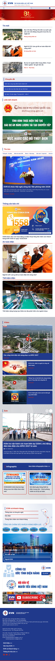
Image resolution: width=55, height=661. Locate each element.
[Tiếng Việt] (18, 3)
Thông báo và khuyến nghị (14, 512)
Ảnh (6, 411)
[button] (52, 15)
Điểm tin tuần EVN (18, 153)
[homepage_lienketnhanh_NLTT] (27, 122)
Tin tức (7, 149)
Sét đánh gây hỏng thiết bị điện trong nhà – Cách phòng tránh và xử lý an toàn (40, 489)
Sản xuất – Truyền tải (41, 153)
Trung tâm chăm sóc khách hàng (16, 519)
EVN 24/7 (6, 358)
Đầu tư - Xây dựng (29, 67)
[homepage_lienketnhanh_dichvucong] (27, 108)
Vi (49, 8)
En (51, 8)
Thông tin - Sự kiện (7, 153)
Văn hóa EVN (11, 550)
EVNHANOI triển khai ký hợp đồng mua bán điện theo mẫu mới (14, 489)
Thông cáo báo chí (11, 204)
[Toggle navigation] (4, 8)
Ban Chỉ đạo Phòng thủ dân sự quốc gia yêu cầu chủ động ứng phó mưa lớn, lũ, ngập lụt (37, 32)
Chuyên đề (10, 79)
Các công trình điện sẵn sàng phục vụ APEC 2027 (21, 355)
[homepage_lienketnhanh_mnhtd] (27, 137)
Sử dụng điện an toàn (30, 51)
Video (6, 322)
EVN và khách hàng (15, 508)
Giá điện (8, 516)
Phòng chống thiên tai (30, 36)
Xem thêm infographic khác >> (39, 466)
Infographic (11, 466)
